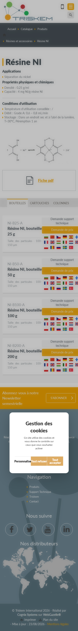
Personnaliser (23, 461)
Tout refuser (39, 461)
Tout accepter (55, 461)
